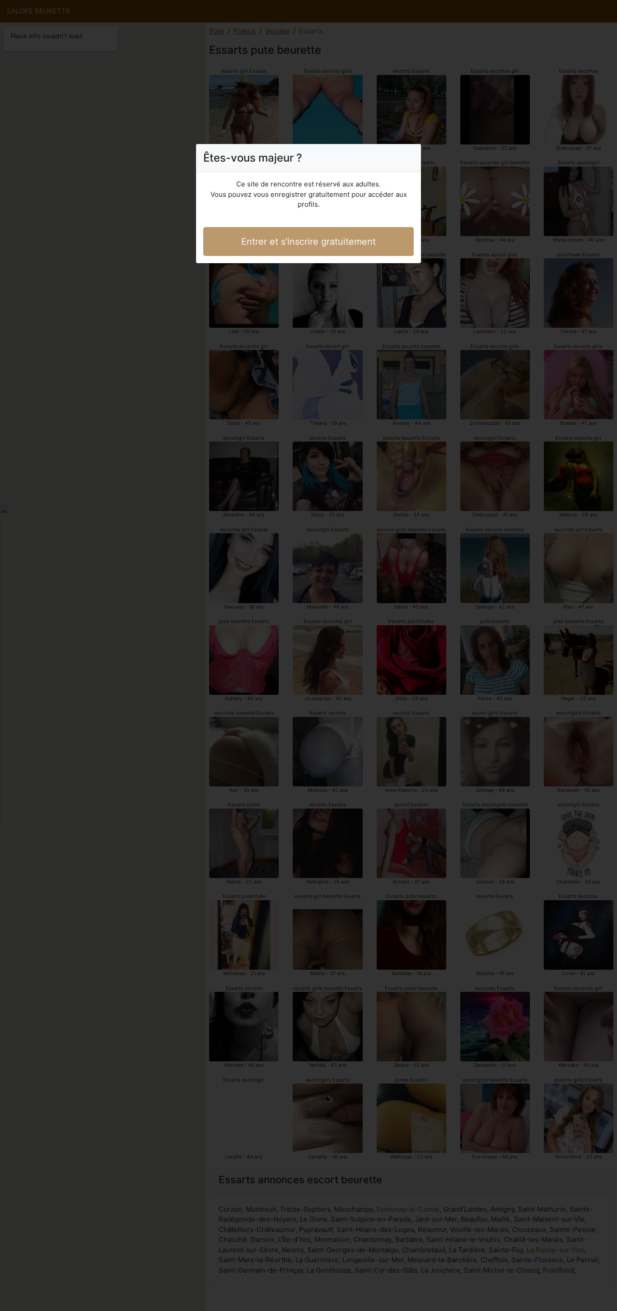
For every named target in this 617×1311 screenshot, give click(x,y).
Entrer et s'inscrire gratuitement (308, 241)
